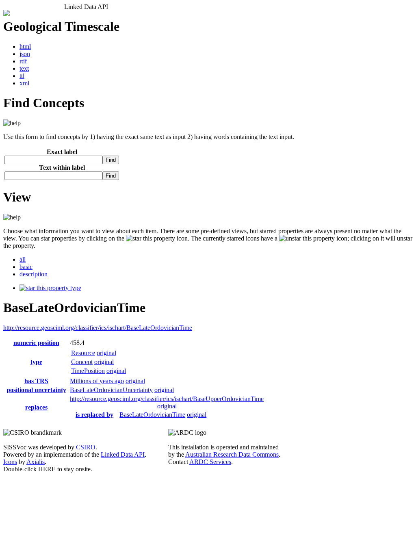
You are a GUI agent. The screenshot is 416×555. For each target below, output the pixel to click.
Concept (82, 361)
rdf (23, 61)
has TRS (36, 380)
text (24, 68)
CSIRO (85, 447)
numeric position (36, 342)
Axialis (35, 461)
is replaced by (94, 414)
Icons (10, 461)
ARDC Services (210, 461)
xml (24, 83)
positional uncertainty (36, 389)
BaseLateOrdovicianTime (152, 414)
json (25, 53)
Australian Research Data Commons (232, 454)
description (34, 274)
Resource (83, 352)
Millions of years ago (97, 380)
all (23, 259)
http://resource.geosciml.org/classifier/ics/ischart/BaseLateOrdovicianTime (97, 327)
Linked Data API (123, 454)
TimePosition (88, 370)
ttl (22, 75)
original (106, 352)
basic (26, 266)
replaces (36, 407)
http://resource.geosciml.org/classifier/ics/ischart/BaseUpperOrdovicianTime (167, 398)
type (75, 287)
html (25, 46)
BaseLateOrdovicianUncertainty (111, 389)
